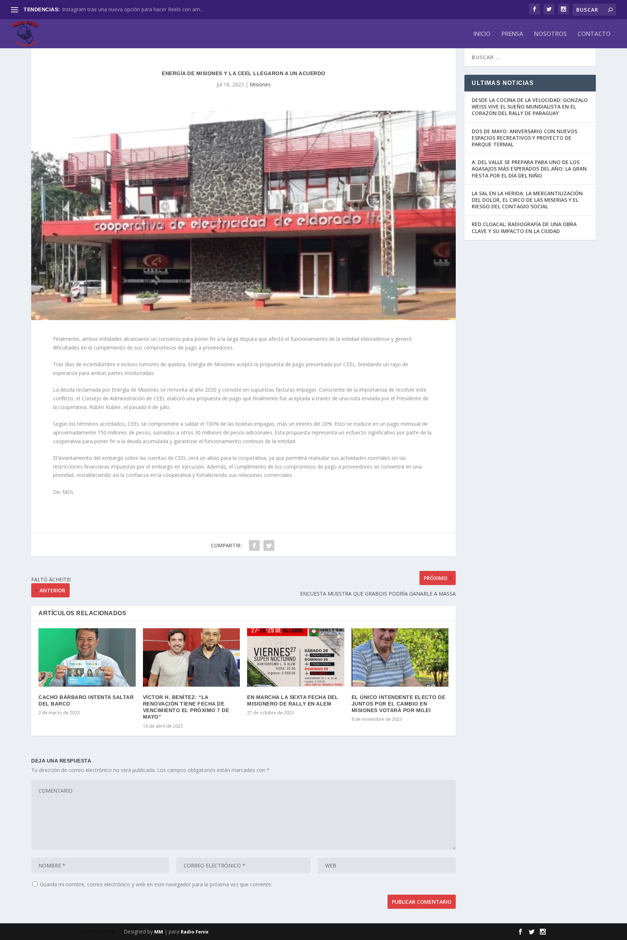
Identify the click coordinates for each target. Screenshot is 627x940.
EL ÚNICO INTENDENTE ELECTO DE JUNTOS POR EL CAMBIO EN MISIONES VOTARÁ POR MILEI (399, 703)
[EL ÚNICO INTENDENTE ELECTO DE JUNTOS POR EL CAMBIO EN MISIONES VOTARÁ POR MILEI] (400, 657)
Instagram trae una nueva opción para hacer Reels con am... (132, 9)
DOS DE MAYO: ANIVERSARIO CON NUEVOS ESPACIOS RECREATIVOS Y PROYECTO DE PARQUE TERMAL (524, 138)
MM (158, 931)
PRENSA (512, 34)
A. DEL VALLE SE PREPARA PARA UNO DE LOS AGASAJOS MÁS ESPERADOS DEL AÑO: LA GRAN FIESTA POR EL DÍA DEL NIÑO (529, 169)
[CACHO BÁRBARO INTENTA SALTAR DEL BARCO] (86, 657)
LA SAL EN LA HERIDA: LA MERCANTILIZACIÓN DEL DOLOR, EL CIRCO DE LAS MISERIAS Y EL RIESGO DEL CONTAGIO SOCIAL (527, 200)
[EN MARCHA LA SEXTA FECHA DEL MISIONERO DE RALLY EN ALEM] (295, 657)
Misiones (260, 84)
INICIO (482, 34)
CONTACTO (594, 34)
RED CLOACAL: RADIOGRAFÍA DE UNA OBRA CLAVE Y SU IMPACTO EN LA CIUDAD (524, 227)
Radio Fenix (195, 931)
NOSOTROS (550, 34)
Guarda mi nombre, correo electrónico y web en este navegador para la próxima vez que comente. (156, 884)
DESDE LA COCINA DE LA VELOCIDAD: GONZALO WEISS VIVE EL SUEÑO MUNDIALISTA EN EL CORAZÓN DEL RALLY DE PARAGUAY (530, 107)
